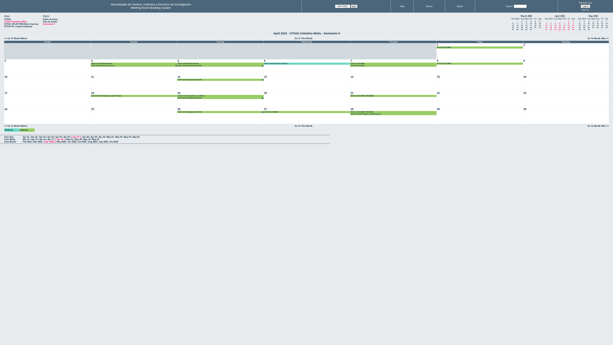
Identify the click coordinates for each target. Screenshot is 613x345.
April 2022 (560, 16)
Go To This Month (303, 38)
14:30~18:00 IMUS (271, 112)
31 (531, 29)
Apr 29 (94, 137)
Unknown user (585, 3)
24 (531, 27)
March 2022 (526, 16)
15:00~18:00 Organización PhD (190, 65)
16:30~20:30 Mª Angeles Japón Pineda (106, 96)
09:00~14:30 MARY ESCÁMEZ (362, 96)
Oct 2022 (114, 142)
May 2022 (593, 16)
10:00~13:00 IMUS (444, 63)
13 (513, 25)
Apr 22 (34, 137)
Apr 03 (34, 139)
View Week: (9, 139)
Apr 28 (85, 137)
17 (531, 25)
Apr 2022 (49, 142)
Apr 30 (102, 137)
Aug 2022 (92, 142)
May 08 (78, 139)
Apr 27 (76, 137)
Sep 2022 (103, 142)
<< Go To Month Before (15, 38)
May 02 (118, 137)
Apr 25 (58, 137)
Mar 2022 (37, 142)
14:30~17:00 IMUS (358, 63)
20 (513, 27)
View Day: (9, 137)
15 (522, 25)
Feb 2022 (27, 142)
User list (585, 10)
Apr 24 (50, 137)
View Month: (10, 142)
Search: (509, 6)
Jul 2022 (82, 142)
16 (526, 25)
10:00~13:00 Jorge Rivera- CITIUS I (191, 96)
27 (513, 29)
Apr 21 (26, 137)
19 (540, 25)
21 (517, 27)
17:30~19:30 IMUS (358, 65)
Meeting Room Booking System (151, 7)
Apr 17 (50, 139)
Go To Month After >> (598, 38)
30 (526, 29)
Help (402, 6)
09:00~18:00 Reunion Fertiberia (276, 63)
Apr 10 (42, 139)
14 (517, 25)
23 (526, 27)
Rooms (429, 6)
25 (535, 27)
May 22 (95, 139)
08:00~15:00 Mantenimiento (102, 63)
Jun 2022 (72, 142)
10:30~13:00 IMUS (444, 47)
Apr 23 (42, 137)
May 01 (110, 137)
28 (517, 29)
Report (460, 6)
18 (535, 25)
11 (535, 23)
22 (522, 27)
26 (540, 27)
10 (531, 23)
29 (522, 29)
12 (540, 23)
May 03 (127, 137)
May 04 (136, 137)
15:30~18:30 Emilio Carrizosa (102, 65)
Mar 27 (26, 139)
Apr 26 (67, 137)
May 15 (86, 139)
